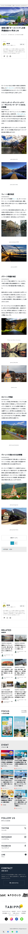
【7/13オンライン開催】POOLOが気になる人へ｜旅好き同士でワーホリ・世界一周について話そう (7, 782)
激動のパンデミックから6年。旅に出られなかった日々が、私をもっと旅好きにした (7, 649)
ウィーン (14, 199)
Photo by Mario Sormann (14, 340)
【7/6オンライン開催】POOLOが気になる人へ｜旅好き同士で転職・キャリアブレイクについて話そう (20, 782)
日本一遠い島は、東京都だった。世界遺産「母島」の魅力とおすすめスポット (20, 672)
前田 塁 (8, 43)
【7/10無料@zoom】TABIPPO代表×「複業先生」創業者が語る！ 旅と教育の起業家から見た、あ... (20, 762)
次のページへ (14, 538)
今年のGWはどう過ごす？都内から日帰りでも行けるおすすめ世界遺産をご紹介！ (20, 694)
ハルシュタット (21, 114)
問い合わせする (14, 883)
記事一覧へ (22, 44)
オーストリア (10, 88)
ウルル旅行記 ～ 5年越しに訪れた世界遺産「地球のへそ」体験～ (7, 672)
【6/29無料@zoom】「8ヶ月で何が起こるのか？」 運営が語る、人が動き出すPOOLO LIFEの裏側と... (20, 802)
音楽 (11, 549)
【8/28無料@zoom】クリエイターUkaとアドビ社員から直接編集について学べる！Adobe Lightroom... (7, 762)
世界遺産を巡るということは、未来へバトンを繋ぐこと (20, 647)
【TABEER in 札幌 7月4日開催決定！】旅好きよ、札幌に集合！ (7, 800)
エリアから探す (5, 690)
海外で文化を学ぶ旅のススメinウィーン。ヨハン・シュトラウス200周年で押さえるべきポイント (7, 695)
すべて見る (24, 711)
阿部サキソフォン (8, 702)
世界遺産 (6, 549)
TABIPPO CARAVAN (6, 643)
